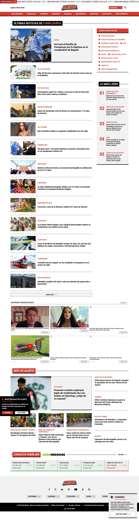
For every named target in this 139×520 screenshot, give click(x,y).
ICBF (124, 43)
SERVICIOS (94, 14)
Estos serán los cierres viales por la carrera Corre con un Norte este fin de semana (79, 435)
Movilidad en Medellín (110, 51)
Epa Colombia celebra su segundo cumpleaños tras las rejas (63, 131)
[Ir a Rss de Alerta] (89, 489)
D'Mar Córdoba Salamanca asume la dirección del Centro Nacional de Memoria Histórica (110, 402)
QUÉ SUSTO (106, 14)
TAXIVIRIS (44, 14)
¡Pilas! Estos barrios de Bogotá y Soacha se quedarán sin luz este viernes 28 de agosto (114, 157)
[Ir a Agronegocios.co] (54, 454)
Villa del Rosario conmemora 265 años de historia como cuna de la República (65, 74)
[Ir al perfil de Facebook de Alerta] (49, 489)
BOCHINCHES (81, 14)
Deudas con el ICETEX (109, 58)
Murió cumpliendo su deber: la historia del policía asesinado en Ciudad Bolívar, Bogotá (115, 142)
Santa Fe (104, 65)
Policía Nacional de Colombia (113, 40)
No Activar (22, 413)
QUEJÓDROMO (17, 14)
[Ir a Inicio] (69, 7)
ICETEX (103, 54)
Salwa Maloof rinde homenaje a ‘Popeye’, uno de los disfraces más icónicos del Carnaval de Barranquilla (51, 438)
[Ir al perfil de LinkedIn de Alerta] (62, 489)
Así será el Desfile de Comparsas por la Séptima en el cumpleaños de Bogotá (71, 47)
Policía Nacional (108, 36)
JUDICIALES (31, 14)
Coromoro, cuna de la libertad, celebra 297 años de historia (62, 207)
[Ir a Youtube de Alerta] (75, 489)
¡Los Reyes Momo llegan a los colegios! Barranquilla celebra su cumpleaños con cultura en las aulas (64, 226)
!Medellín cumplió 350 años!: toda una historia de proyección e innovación (64, 282)
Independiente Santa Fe (110, 62)
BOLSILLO (67, 14)
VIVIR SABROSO (122, 14)
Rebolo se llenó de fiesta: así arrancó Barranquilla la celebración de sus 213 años (65, 169)
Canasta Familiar (7, 1)
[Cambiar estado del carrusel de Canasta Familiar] (15, 1)
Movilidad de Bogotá (109, 47)
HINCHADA (56, 14)
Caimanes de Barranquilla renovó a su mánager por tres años (111, 440)
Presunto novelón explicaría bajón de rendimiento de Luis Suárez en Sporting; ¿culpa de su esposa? (70, 394)
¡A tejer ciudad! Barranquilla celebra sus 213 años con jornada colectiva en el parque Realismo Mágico (64, 188)
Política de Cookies (122, 509)
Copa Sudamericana (109, 69)
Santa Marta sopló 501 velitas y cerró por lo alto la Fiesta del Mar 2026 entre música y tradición (63, 93)
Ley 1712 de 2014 (69, 509)
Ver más (121, 455)
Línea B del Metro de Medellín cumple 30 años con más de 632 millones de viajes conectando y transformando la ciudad (64, 245)
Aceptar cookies (121, 514)
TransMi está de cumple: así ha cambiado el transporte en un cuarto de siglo (63, 264)
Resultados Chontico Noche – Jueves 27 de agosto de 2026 (23, 434)
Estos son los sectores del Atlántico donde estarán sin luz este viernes (115, 97)
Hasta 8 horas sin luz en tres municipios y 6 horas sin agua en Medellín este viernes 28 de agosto (115, 127)
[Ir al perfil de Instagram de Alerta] (69, 489)
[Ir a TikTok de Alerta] (82, 489)
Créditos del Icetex (118, 54)
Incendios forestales (110, 43)
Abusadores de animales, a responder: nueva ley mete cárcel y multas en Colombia (111, 421)
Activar (7, 412)
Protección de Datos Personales (94, 505)
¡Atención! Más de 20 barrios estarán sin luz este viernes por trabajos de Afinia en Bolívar (115, 112)
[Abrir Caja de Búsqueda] (125, 7)
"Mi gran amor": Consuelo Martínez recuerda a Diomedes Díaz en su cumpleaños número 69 (64, 150)
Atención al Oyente (74, 505)
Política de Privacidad (57, 505)
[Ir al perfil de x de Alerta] (55, 489)
